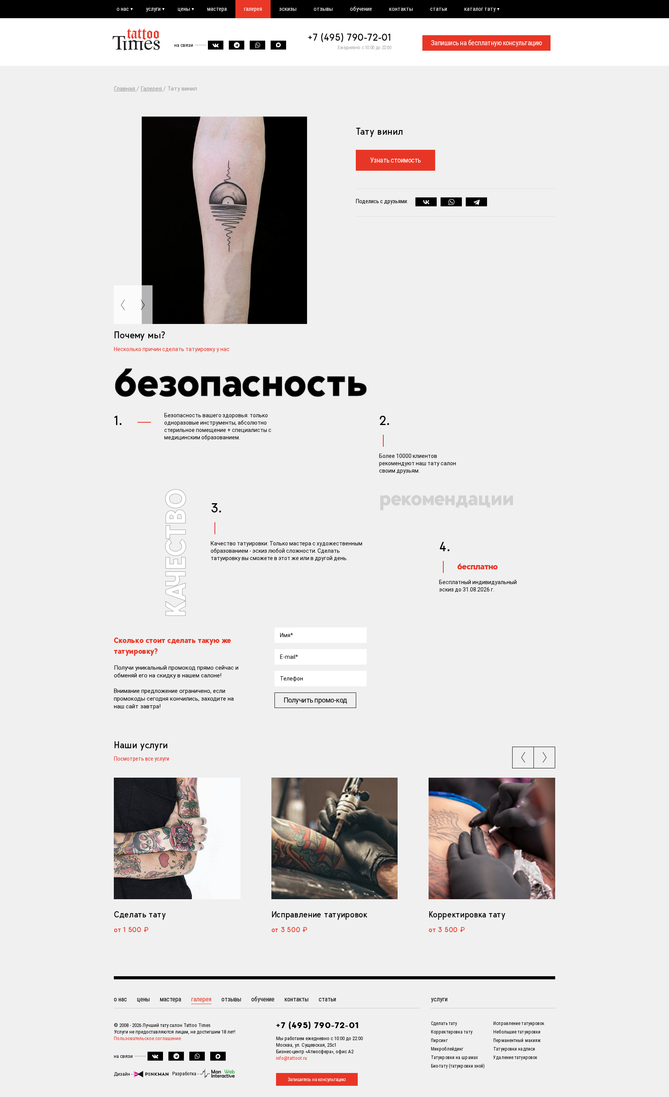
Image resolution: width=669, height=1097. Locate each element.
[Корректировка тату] (492, 839)
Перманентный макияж (516, 1040)
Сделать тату (139, 914)
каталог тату (480, 8)
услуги (153, 8)
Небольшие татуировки (516, 1032)
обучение (361, 8)
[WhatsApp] (451, 202)
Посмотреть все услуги (141, 759)
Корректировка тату (467, 914)
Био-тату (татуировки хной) (458, 1066)
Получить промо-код (315, 700)
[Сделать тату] (177, 839)
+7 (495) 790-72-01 (349, 37)
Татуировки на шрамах (454, 1057)
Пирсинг (439, 1040)
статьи (438, 8)
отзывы (323, 8)
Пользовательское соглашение (147, 1038)
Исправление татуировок (319, 914)
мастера (217, 8)
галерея (253, 8)
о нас (123, 8)
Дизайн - (124, 1074)
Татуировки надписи (514, 1049)
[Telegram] (476, 202)
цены (184, 8)
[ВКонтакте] (426, 202)
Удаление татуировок (515, 1057)
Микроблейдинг (447, 1049)
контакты (401, 8)
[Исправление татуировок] (334, 839)
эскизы (288, 8)
